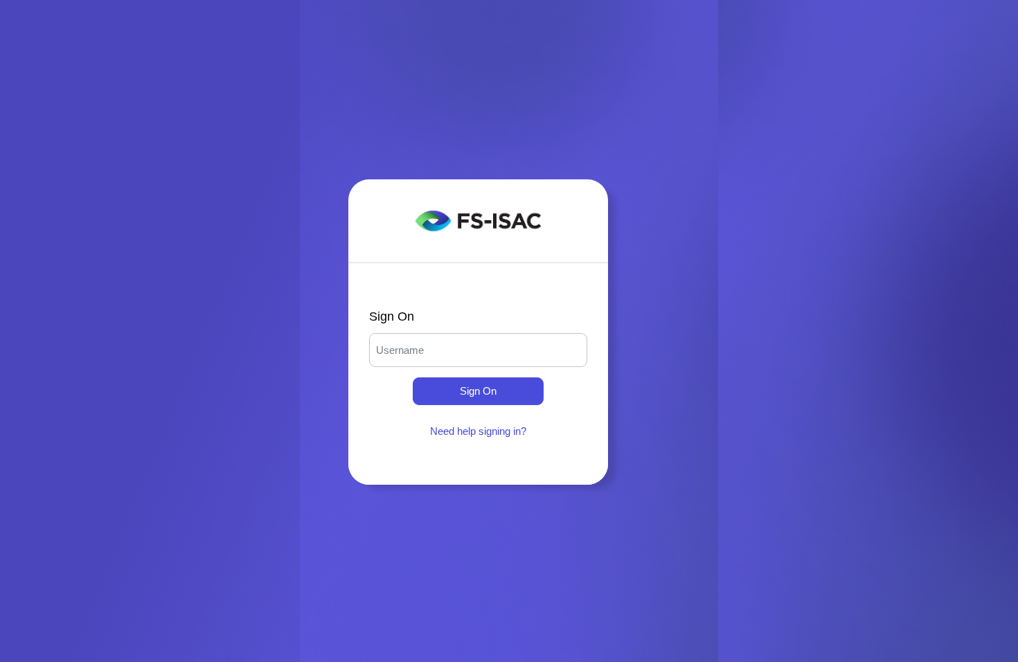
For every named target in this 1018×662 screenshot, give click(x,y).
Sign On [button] (478, 391)
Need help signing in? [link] (478, 431)
